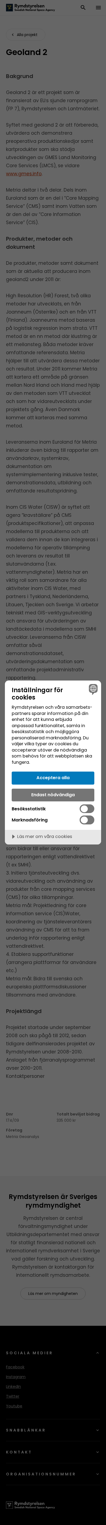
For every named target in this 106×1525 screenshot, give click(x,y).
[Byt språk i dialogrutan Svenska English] (92, 689)
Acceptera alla (53, 778)
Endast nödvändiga (53, 795)
